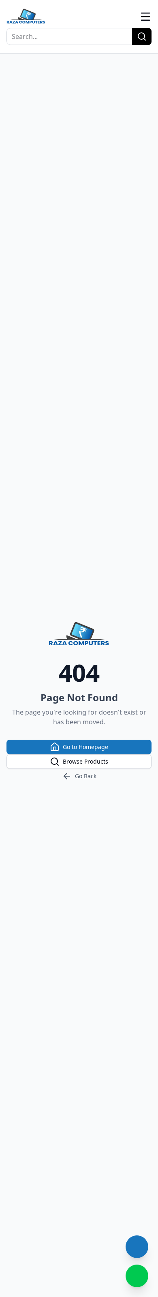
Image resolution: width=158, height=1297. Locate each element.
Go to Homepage (85, 747)
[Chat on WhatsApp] (137, 1276)
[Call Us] (137, 1246)
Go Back (85, 776)
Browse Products (85, 761)
